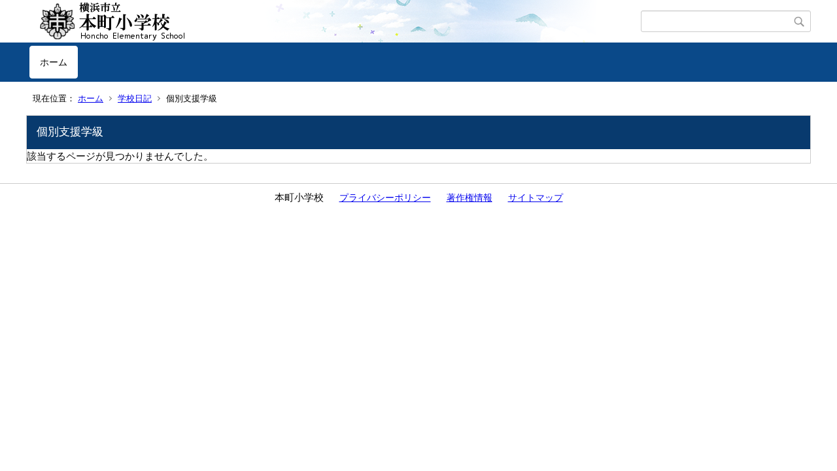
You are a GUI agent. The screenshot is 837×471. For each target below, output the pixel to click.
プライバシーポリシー (385, 197)
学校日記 (135, 98)
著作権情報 (469, 197)
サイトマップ (535, 197)
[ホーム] (335, 21)
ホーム (53, 62)
